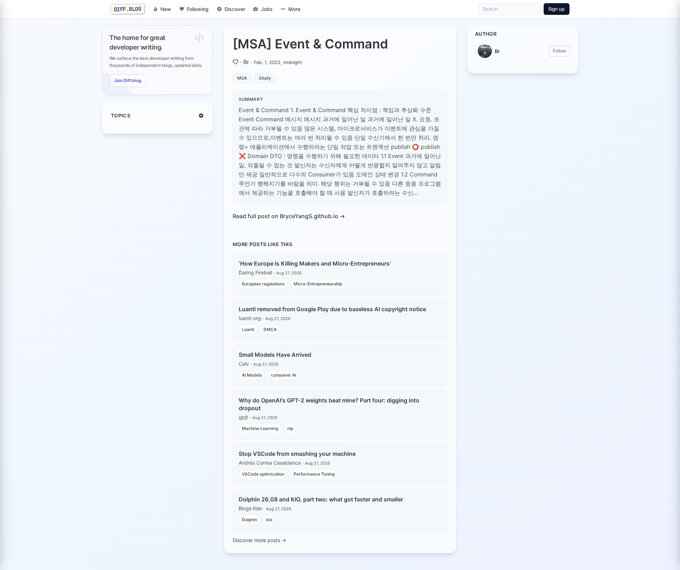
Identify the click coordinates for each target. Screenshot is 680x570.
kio (269, 519)
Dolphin (249, 519)
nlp (290, 428)
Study (265, 78)
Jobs (267, 9)
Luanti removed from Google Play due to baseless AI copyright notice (332, 309)
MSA (242, 78)
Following (198, 9)
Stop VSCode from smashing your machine (297, 453)
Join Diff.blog (127, 80)
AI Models (252, 375)
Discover (235, 9)
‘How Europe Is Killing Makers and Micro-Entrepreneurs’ (315, 263)
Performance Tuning (314, 474)
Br (246, 61)
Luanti (248, 329)
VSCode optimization (263, 474)
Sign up (556, 9)
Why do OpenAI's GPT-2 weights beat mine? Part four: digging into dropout (329, 404)
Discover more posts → (259, 540)
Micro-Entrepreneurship (318, 283)
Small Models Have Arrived (275, 354)
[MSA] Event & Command (310, 44)
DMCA (270, 329)
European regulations (263, 283)
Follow (559, 50)
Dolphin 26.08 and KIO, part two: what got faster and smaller (321, 499)
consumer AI (283, 375)
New (165, 9)
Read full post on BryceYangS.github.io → (289, 216)
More (294, 9)
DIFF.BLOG (127, 9)
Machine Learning (260, 428)
